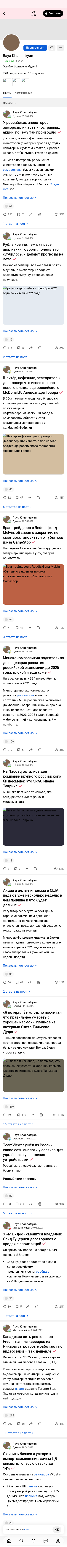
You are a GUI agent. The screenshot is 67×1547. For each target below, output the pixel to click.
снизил (32, 1486)
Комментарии (23, 93)
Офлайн (17, 1006)
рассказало (25, 695)
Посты (7, 93)
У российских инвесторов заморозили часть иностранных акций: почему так (31, 127)
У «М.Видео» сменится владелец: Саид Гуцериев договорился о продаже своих (32, 1239)
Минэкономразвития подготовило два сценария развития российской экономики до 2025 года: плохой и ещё (33, 665)
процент (31, 1496)
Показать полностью (18, 197)
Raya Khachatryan (25, 112)
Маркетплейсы (21, 1227)
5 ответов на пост (16, 507)
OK (57, 1529)
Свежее (8, 103)
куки (26, 1529)
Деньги (17, 116)
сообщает (43, 1271)
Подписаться (35, 47)
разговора (42, 1474)
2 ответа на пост (15, 357)
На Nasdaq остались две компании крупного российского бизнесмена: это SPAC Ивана (32, 778)
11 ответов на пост (17, 1433)
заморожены (13, 169)
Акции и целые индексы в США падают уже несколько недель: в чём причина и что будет (32, 897)
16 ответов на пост (17, 1124)
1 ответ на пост (14, 223)
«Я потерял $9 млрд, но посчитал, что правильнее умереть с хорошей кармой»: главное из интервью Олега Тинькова (32, 1022)
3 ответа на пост (15, 637)
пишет (19, 1388)
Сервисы (18, 1138)
